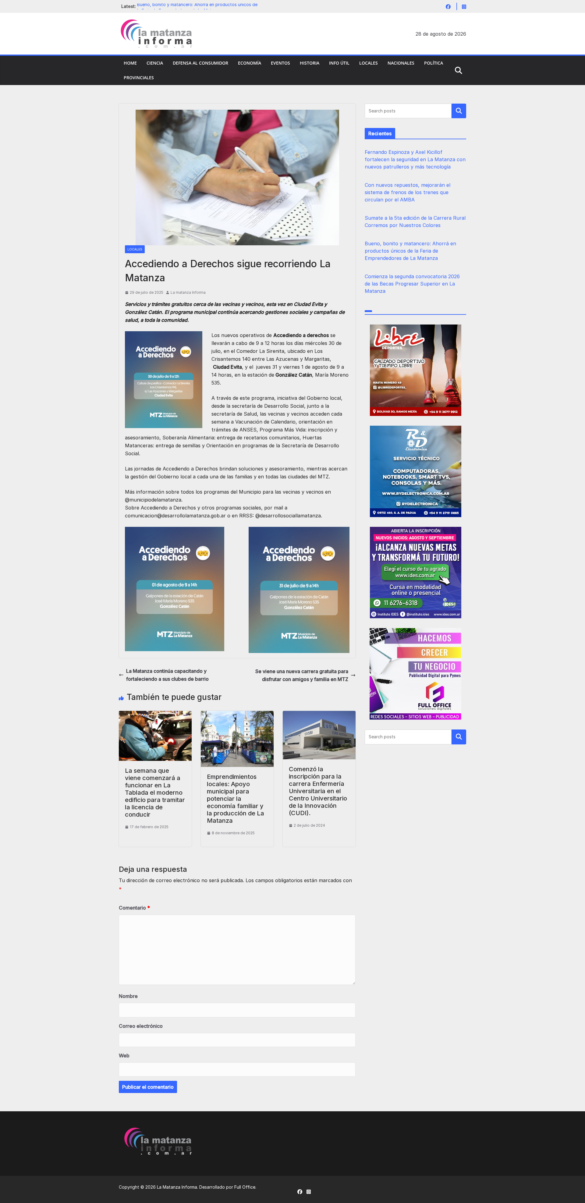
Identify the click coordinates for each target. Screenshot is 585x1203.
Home (130, 63)
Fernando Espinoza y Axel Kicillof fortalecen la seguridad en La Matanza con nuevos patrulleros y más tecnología (415, 159)
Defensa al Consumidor (200, 63)
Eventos (280, 63)
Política (433, 63)
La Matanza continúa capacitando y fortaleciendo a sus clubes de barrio (167, 675)
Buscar (459, 111)
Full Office (244, 1187)
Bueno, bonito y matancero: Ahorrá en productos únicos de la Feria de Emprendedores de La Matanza (410, 250)
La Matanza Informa (177, 1187)
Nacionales (401, 63)
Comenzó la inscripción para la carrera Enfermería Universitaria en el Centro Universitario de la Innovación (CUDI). (318, 791)
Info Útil (339, 63)
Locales (368, 63)
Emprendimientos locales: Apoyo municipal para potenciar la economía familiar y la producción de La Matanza (235, 798)
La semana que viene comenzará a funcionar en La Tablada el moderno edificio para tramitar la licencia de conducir (155, 792)
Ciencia (155, 63)
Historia (309, 63)
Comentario (134, 908)
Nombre (128, 996)
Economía (249, 63)
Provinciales (139, 77)
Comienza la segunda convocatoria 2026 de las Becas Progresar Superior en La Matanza (412, 283)
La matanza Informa (188, 292)
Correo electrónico (141, 1026)
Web (124, 1055)
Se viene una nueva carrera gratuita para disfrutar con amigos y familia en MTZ (301, 675)
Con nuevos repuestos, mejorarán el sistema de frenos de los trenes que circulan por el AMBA (407, 192)
